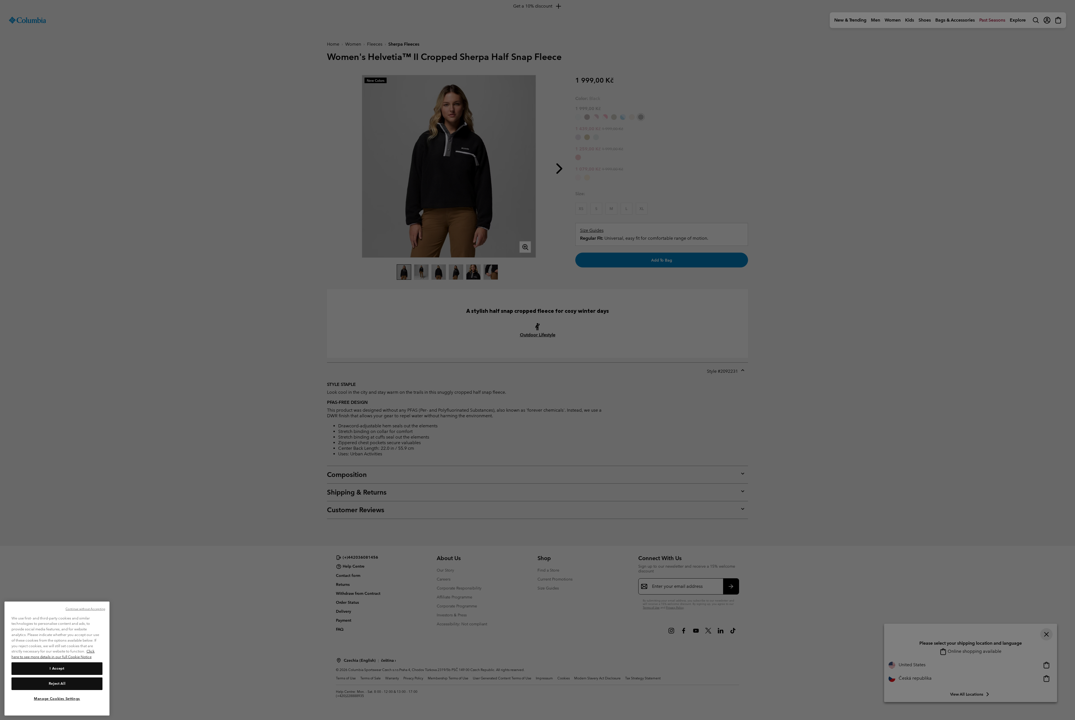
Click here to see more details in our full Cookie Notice (53, 654)
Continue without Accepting (85, 609)
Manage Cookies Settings (57, 698)
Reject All (57, 683)
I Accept (57, 668)
